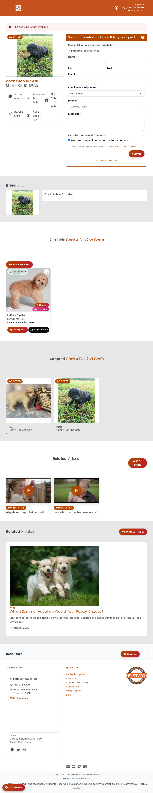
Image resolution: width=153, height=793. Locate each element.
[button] (17, 271)
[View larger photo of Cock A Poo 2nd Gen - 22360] (46, 271)
